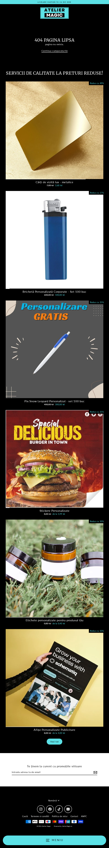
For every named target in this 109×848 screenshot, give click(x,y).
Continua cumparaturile (54, 50)
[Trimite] (95, 772)
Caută (25, 816)
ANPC (84, 816)
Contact (74, 816)
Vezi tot (54, 741)
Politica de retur (60, 816)
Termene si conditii (40, 816)
